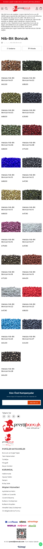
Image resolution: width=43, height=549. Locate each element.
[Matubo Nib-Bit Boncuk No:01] (11, 64)
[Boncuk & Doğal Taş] (6, 42)
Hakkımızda (6, 474)
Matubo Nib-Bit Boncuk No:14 (28, 208)
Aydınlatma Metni (8, 491)
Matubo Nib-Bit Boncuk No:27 (28, 338)
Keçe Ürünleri (7, 466)
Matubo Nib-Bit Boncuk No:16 (7, 241)
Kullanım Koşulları (8, 504)
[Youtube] (18, 416)
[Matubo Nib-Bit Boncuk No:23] (32, 290)
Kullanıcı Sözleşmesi (9, 501)
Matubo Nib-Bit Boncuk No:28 (7, 370)
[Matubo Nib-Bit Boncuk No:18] (11, 258)
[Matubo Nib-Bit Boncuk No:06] (11, 129)
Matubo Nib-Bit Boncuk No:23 (28, 305)
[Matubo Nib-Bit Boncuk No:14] (32, 193)
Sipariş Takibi (7, 477)
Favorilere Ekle (20, 78)
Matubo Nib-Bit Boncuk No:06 (7, 144)
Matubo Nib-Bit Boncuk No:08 (28, 144)
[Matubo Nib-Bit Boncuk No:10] (11, 161)
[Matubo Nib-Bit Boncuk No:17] (32, 226)
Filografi (5, 463)
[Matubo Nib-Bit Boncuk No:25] (11, 323)
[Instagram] (13, 416)
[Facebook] (4, 416)
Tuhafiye (5, 459)
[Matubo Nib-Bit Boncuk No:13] (11, 193)
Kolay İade (6, 483)
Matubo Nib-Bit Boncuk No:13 (7, 208)
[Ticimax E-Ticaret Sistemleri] (21, 547)
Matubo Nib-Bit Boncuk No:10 (7, 176)
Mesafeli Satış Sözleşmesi (11, 507)
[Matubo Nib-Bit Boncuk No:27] (32, 323)
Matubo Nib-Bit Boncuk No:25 (7, 338)
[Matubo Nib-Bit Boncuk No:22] (11, 290)
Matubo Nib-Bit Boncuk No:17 (28, 241)
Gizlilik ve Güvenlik (9, 494)
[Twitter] (9, 416)
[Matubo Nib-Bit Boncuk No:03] (11, 96)
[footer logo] (21, 425)
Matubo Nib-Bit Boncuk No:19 (28, 273)
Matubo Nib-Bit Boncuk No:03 (7, 111)
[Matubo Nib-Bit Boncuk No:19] (32, 258)
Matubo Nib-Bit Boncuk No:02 (28, 79)
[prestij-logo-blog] (21, 440)
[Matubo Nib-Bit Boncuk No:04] (32, 96)
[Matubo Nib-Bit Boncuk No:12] (32, 161)
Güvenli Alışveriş (8, 498)
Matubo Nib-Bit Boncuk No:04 (28, 111)
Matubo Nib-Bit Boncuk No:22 (7, 305)
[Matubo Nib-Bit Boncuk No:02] (32, 64)
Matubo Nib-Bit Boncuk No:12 (28, 176)
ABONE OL (34, 403)
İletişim (4, 480)
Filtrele (33, 48)
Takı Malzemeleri (8, 456)
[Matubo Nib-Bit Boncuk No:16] (11, 226)
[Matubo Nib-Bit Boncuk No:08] (32, 129)
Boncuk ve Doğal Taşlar (11, 453)
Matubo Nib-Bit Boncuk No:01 (7, 79)
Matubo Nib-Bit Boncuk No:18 (7, 273)
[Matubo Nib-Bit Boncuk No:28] (11, 355)
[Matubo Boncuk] (8, 42)
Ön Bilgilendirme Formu (11, 511)
